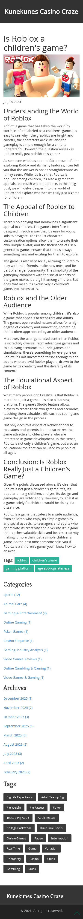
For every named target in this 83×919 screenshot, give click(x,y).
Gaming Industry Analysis (25, 650)
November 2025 (18, 707)
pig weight (14, 807)
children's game (44, 560)
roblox (22, 560)
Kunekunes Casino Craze (41, 11)
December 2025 (17, 698)
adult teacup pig (52, 797)
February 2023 (16, 772)
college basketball (19, 828)
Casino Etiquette (18, 640)
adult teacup (47, 818)
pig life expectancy (20, 797)
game (32, 848)
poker (57, 807)
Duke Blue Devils (51, 828)
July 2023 (12, 753)
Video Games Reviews (22, 659)
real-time (13, 848)
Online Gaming (17, 622)
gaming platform (19, 568)
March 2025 (14, 735)
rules (32, 869)
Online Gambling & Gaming (26, 668)
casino (34, 859)
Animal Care (15, 604)
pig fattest (37, 807)
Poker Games (15, 631)
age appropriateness (53, 568)
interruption (59, 838)
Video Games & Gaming (23, 677)
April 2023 (13, 763)
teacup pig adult (18, 818)
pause (38, 838)
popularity (14, 859)
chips (51, 859)
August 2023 (15, 744)
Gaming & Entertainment (25, 613)
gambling (13, 869)
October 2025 (16, 717)
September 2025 (18, 726)
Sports (11, 595)
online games (16, 838)
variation (51, 848)
